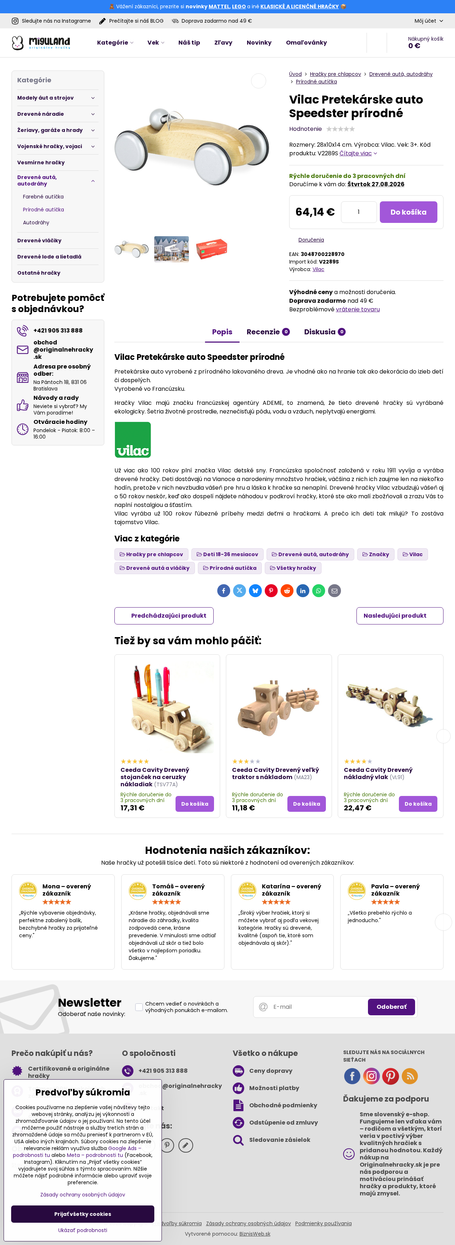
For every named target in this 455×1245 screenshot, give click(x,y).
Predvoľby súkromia (177, 1223)
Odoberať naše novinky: (91, 1014)
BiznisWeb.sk (255, 1233)
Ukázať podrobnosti (82, 1230)
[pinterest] (390, 1083)
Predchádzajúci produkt (168, 616)
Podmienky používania (323, 1223)
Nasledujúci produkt (395, 616)
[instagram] (372, 1083)
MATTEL (219, 6)
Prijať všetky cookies (82, 1214)
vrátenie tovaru (358, 309)
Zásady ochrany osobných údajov (248, 1223)
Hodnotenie (305, 129)
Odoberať (391, 1007)
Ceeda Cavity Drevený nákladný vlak (378, 773)
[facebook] (352, 1083)
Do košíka (409, 212)
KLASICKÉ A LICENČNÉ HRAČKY (299, 6)
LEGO (239, 6)
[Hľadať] (377, 43)
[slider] (340, 129)
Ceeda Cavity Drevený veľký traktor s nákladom (275, 773)
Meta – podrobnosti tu (95, 1155)
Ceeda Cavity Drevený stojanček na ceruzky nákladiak (154, 777)
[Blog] (410, 1083)
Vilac (318, 269)
